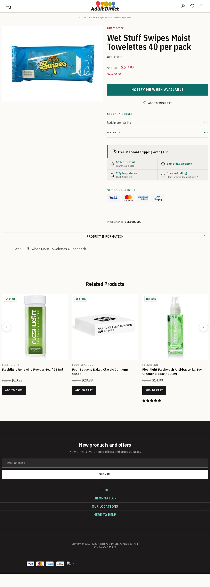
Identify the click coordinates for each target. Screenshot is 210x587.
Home (82, 17)
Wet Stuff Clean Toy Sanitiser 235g (169, 369)
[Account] (183, 6)
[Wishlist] (192, 6)
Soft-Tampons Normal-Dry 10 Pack (28, 369)
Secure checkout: (121, 190)
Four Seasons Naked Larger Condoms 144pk (104, 369)
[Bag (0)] (201, 6)
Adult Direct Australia (105, 6)
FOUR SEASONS (82, 364)
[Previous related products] (6, 327)
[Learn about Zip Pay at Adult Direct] (70, 566)
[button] (8, 6)
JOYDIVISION (11, 364)
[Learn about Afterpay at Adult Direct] (157, 198)
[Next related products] (203, 327)
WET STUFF (150, 364)
